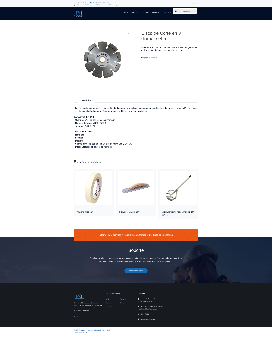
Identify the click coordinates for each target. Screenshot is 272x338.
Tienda (122, 303)
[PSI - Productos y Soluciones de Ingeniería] (79, 13)
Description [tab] (86, 100)
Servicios (109, 303)
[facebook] (74, 316)
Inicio (108, 299)
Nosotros (123, 299)
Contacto (109, 307)
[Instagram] (77, 316)
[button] (128, 34)
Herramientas (153, 57)
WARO (84, 332)
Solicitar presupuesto (136, 270)
